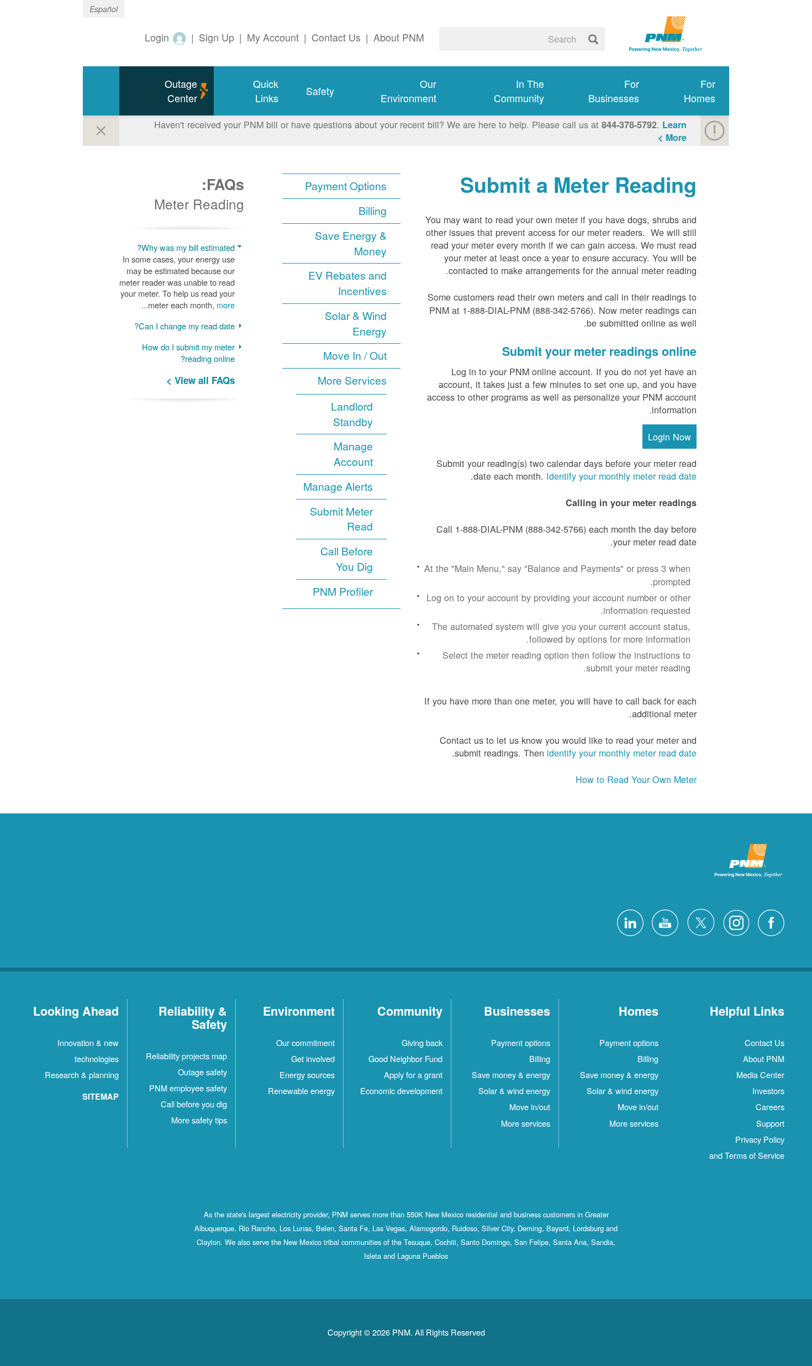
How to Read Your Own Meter (636, 779)
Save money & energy (619, 1074)
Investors (768, 1090)
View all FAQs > (200, 380)
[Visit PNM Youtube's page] (662, 921)
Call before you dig (194, 1104)
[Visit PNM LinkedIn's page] (627, 921)
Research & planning (82, 1074)
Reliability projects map (186, 1056)
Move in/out (638, 1106)
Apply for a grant (413, 1074)
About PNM (763, 1058)
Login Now (669, 436)
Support (770, 1123)
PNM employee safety (188, 1088)
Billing (372, 210)
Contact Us (764, 1042)
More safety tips (199, 1120)
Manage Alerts (338, 486)
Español (103, 8)
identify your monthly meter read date (622, 752)
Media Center (760, 1074)
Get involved (313, 1058)
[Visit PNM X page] (698, 921)
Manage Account (353, 454)
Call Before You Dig (346, 559)
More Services (352, 380)
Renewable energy (301, 1090)
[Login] (179, 37)
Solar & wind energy (622, 1090)
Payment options (628, 1042)
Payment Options (346, 185)
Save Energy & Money (351, 243)
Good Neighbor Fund (405, 1058)
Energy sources (307, 1074)
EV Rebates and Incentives (347, 283)
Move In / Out (355, 355)
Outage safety (202, 1072)
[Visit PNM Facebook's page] (768, 921)
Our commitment (305, 1042)
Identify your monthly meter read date (621, 475)
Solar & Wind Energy (356, 323)
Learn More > (672, 131)
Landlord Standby (352, 414)
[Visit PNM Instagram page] (734, 921)
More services (633, 1123)
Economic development (401, 1090)
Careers (770, 1106)
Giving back (422, 1042)
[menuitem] (691, 90)
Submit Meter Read (341, 519)
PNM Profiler (343, 591)
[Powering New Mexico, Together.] (665, 32)
